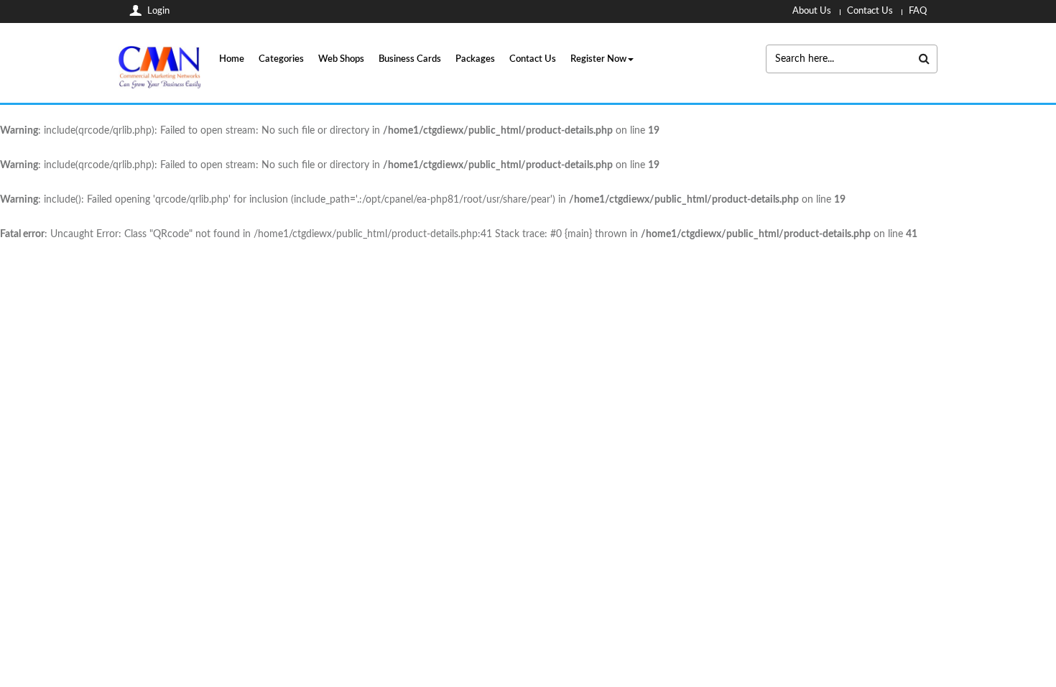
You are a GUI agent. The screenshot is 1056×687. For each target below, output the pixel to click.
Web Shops (341, 59)
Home (231, 59)
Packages (475, 59)
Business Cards (410, 59)
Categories (281, 59)
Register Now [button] (598, 59)
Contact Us (532, 59)
